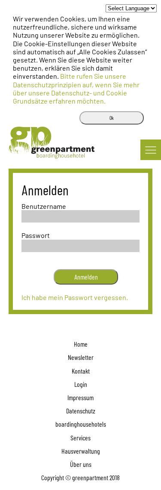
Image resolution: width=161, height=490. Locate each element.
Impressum (80, 397)
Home (81, 344)
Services (80, 438)
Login (80, 384)
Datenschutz (80, 411)
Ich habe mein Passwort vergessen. (74, 297)
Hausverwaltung (80, 451)
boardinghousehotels (80, 424)
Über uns (80, 464)
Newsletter (81, 357)
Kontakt (81, 371)
